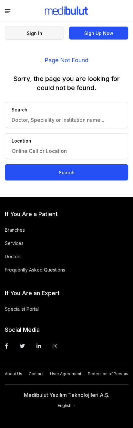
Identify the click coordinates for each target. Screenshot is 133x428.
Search (67, 172)
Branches (15, 230)
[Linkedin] (38, 346)
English (65, 405)
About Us (13, 373)
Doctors (13, 256)
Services (14, 243)
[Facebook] (6, 346)
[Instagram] (55, 346)
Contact (36, 373)
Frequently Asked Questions (35, 269)
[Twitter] (22, 346)
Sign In (34, 33)
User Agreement (65, 373)
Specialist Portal (22, 309)
